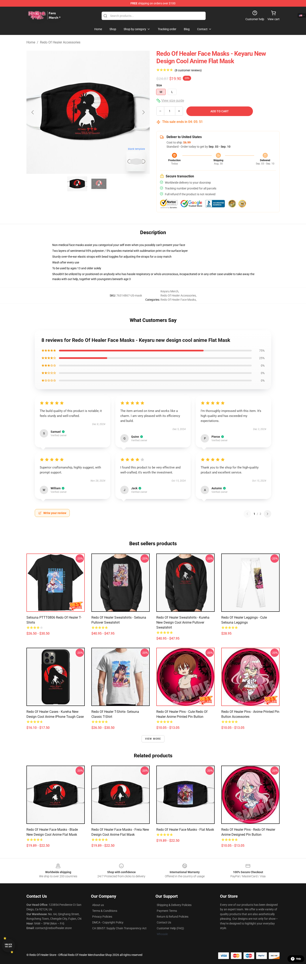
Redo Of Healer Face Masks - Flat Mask (185, 830)
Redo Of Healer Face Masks (178, 299)
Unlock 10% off (8, 945)
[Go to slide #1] (77, 183)
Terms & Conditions (104, 910)
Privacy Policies (102, 916)
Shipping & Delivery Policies (174, 905)
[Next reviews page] (267, 514)
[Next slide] (143, 112)
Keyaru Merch (169, 291)
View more (153, 738)
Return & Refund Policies (172, 916)
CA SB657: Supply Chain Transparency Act (119, 928)
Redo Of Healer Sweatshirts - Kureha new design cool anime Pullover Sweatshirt (182, 622)
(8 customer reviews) (188, 70)
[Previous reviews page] (247, 514)
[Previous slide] (33, 112)
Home (30, 42)
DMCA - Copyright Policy (107, 922)
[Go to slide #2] (99, 183)
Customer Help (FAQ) (170, 928)
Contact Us (164, 922)
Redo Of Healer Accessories (60, 42)
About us (98, 905)
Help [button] (298, 958)
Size (159, 85)
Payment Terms (167, 910)
